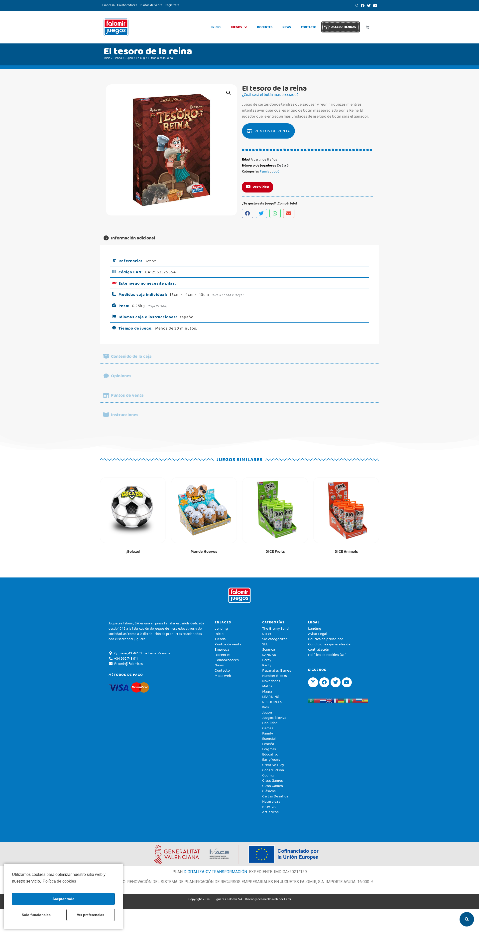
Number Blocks (274, 675)
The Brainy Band (275, 628)
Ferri (287, 899)
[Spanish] (365, 700)
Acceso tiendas (343, 26)
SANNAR (269, 654)
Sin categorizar (274, 639)
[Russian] (359, 700)
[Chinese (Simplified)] (317, 700)
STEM (266, 633)
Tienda (117, 58)
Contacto (308, 27)
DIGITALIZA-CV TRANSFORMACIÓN (215, 871)
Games (267, 728)
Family (140, 58)
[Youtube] (375, 5)
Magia (267, 691)
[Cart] (367, 27)
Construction (273, 770)
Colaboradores (127, 4)
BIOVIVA (269, 806)
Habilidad (270, 723)
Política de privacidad (325, 639)
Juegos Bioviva (274, 717)
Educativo (270, 754)
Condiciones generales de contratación (329, 646)
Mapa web (223, 675)
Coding (268, 775)
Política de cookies (59, 881)
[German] (341, 700)
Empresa (108, 4)
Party (266, 660)
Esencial (269, 738)
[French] (335, 700)
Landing (221, 628)
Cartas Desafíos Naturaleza (275, 798)
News (286, 27)
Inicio (216, 27)
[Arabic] (311, 700)
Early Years (271, 759)
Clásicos (269, 791)
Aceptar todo (63, 899)
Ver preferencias (90, 915)
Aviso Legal (317, 633)
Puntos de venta (151, 4)
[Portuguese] (353, 700)
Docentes (264, 27)
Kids (265, 707)
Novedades (271, 681)
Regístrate (172, 4)
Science (268, 649)
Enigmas (269, 749)
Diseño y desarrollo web (261, 899)
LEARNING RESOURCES (272, 699)
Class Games (272, 780)
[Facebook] (362, 5)
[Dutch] (323, 700)
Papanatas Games (276, 670)
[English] (329, 700)
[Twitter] (369, 5)
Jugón (129, 58)
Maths (267, 686)
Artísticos (270, 812)
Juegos (236, 27)
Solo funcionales (36, 915)
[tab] (239, 238)
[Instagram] (356, 5)
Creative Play (273, 764)
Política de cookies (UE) (327, 654)
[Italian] (347, 700)
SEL (265, 644)
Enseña (268, 743)
